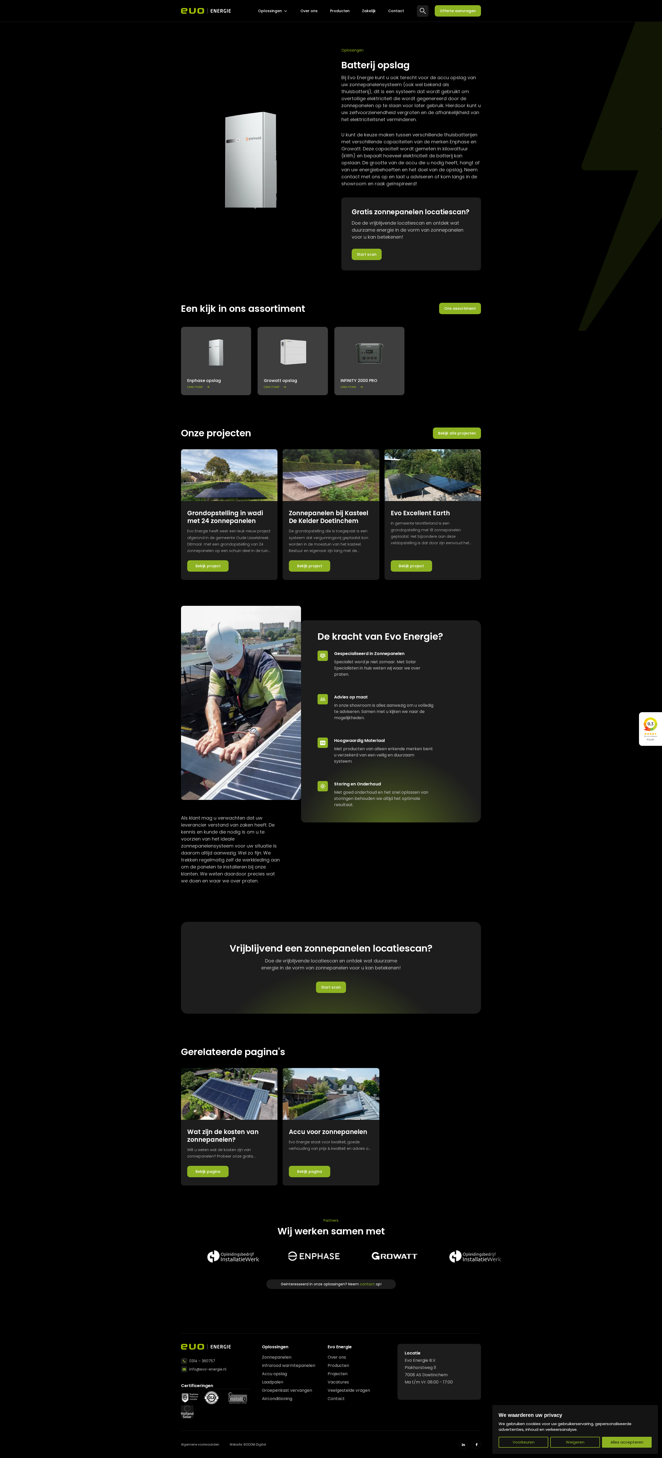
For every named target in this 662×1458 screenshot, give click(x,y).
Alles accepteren (627, 1442)
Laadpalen (272, 1382)
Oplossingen (270, 10)
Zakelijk (369, 10)
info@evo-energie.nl (207, 1369)
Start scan (367, 254)
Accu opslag (274, 1374)
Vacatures (338, 1382)
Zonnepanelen (276, 1357)
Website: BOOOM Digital (248, 1444)
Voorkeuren (524, 1442)
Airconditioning (277, 1399)
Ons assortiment (460, 308)
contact (367, 1284)
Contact (396, 10)
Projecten (338, 1374)
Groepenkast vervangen (287, 1390)
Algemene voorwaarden (200, 1444)
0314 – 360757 (202, 1361)
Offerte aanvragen (458, 10)
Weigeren (575, 1442)
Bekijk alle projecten (457, 433)
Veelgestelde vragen (349, 1390)
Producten (340, 10)
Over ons (309, 10)
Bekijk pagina (207, 1171)
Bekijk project (208, 566)
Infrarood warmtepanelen (288, 1365)
